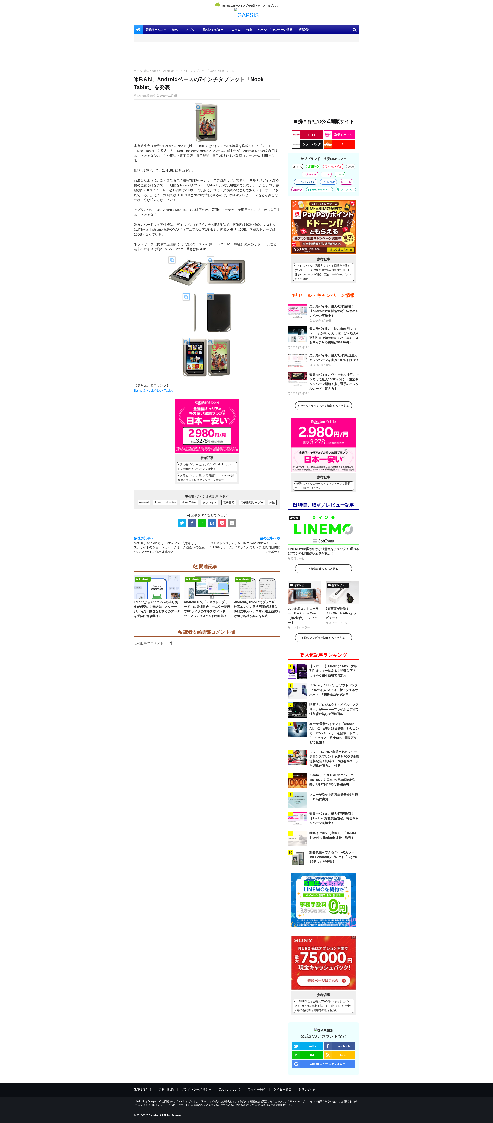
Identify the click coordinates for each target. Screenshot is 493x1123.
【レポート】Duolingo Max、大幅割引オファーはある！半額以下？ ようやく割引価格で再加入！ (333, 670)
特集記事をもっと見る (324, 568)
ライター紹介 (257, 1089)
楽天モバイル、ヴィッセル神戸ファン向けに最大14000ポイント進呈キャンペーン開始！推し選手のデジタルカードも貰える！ (334, 381)
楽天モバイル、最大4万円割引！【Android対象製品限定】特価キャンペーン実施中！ (206, 478)
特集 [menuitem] (249, 29)
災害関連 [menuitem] (304, 29)
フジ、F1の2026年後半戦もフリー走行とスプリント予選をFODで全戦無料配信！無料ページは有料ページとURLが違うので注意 (334, 758)
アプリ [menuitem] (190, 29)
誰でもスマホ (345, 189)
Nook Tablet (189, 502)
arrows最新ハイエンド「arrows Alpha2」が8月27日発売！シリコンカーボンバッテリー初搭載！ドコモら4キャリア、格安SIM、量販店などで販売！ (334, 733)
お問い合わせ (307, 1089)
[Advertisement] (207, 56)
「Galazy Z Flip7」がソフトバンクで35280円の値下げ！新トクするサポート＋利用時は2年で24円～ (333, 690)
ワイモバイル (333, 166)
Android (144, 502)
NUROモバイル (305, 182)
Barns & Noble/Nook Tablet (153, 390)
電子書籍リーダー (251, 502)
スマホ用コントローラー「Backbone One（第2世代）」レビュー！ (303, 615)
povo (351, 166)
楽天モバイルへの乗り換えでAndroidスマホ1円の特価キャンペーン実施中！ (206, 466)
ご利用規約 (166, 1089)
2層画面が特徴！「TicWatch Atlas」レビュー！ (341, 613)
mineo (340, 174)
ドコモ (311, 134)
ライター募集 (282, 1089)
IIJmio (326, 174)
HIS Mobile (328, 182)
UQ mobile (310, 174)
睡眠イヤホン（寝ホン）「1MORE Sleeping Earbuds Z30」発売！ (333, 835)
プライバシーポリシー (196, 1089)
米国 (146, 70)
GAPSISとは (143, 1089)
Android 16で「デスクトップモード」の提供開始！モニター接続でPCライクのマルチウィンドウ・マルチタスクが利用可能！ (207, 609)
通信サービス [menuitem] (154, 29)
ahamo (297, 166)
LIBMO (297, 189)
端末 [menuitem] (175, 29)
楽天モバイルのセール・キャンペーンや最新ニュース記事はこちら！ (322, 486)
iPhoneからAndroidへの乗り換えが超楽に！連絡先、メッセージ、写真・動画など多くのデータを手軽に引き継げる (157, 609)
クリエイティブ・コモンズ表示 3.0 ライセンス (313, 1101)
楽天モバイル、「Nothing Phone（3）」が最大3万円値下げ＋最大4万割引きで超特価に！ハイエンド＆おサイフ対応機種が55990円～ (334, 335)
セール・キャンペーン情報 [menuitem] (275, 29)
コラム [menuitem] (236, 29)
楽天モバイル (343, 134)
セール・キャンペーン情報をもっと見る (324, 405)
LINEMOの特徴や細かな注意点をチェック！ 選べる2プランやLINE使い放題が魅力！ (323, 551)
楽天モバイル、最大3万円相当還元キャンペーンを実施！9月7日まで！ (334, 358)
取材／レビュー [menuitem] (213, 29)
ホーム (138, 70)
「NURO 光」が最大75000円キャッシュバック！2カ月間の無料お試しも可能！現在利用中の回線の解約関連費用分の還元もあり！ (323, 1006)
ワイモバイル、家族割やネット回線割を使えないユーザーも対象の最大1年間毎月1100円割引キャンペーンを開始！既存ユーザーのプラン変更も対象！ (322, 272)
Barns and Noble (165, 502)
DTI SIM (346, 182)
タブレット (209, 502)
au (343, 144)
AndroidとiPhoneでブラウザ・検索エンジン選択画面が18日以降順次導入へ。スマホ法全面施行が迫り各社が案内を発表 (257, 609)
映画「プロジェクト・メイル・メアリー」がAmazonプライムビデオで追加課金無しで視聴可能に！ (334, 709)
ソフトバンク (312, 144)
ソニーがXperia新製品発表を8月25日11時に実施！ (333, 797)
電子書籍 (228, 502)
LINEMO (313, 166)
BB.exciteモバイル (319, 189)
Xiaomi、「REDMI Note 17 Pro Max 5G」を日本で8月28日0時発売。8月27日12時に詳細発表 (332, 780)
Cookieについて (230, 1089)
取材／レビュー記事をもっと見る (324, 637)
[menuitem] (138, 29)
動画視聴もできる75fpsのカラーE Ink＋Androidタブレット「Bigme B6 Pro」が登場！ (333, 857)
